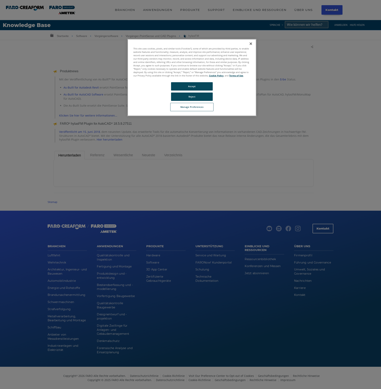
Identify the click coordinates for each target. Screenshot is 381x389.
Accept (191, 86)
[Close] (250, 43)
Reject (192, 96)
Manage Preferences (191, 106)
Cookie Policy (216, 75)
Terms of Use (236, 75)
